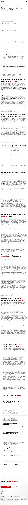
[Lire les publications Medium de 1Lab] (6, 493)
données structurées (16, 87)
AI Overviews (13, 98)
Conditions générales (23, 499)
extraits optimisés (7, 380)
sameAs (2, 183)
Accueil (2, 5)
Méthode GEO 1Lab (19, 455)
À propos (2, 499)
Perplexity (5, 98)
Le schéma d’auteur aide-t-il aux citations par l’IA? (8, 21)
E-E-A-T (6, 229)
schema (17, 386)
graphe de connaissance (6, 95)
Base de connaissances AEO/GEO (12, 455)
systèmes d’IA (13, 88)
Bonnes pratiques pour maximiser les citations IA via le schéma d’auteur (10, 32)
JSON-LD (15, 90)
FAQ (5, 5)
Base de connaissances (10, 499)
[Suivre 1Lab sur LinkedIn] (2, 493)
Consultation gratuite (16, 499)
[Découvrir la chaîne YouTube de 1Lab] (4, 493)
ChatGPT (2, 98)
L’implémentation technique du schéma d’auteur (7, 28)
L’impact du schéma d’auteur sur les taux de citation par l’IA (9, 30)
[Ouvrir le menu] (26, 1)
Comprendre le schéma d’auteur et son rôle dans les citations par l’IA (10, 23)
